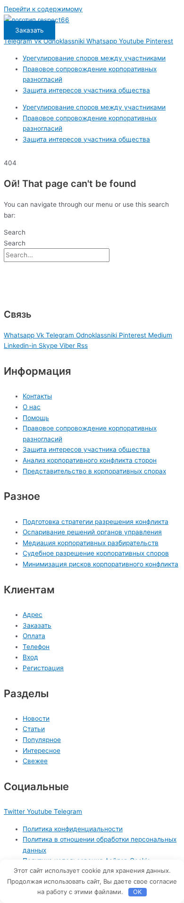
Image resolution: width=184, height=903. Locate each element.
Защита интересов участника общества (86, 90)
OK (137, 891)
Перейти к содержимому (43, 9)
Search (14, 232)
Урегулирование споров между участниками (94, 58)
